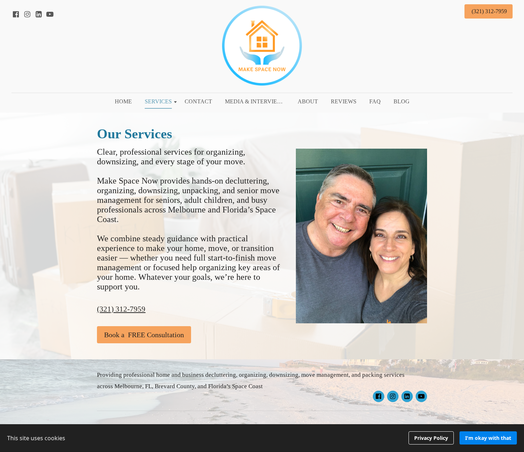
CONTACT (198, 101)
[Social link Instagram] (27, 14)
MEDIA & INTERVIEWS (255, 101)
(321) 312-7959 (121, 309)
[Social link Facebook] (15, 14)
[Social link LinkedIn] (38, 14)
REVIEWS (343, 101)
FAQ (375, 101)
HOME (123, 101)
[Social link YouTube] (50, 14)
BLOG (402, 101)
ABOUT (308, 101)
